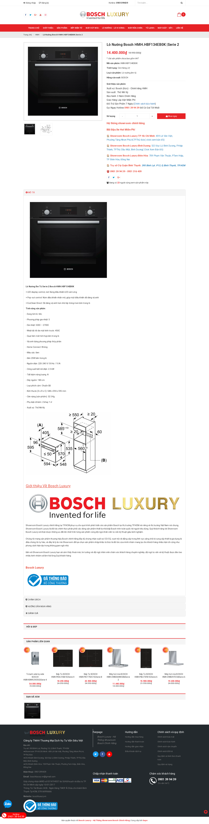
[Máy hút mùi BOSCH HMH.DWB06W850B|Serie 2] (118, 658)
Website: (27, 796)
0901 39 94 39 (167, 779)
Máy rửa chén (135, 28)
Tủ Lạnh (150, 28)
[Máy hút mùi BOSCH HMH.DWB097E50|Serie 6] (174, 658)
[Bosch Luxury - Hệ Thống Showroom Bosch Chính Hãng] (104, 15)
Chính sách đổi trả (165, 751)
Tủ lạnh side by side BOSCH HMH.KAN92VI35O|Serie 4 (35, 677)
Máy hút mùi (92, 28)
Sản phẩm (62, 28)
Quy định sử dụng (165, 764)
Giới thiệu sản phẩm (116, 84)
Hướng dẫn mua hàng (134, 737)
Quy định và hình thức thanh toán (169, 758)
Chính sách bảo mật (166, 737)
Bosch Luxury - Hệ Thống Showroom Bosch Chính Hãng (106, 740)
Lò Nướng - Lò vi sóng (113, 28)
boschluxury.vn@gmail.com (43, 776)
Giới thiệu (48, 28)
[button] (104, 192)
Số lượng (111, 116)
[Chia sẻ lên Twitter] (114, 177)
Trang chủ (33, 28)
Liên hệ (179, 28)
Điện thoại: (28, 772)
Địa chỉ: (26, 745)
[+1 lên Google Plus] (119, 177)
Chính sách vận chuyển (167, 746)
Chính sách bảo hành (144, 103)
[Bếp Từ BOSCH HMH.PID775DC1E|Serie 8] (90, 658)
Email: (26, 776)
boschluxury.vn (39, 796)
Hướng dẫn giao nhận (134, 746)
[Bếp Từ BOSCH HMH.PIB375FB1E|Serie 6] (146, 658)
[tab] (104, 192)
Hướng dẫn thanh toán (134, 742)
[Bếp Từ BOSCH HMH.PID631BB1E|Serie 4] (63, 658)
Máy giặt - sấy (165, 28)
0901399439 (40, 772)
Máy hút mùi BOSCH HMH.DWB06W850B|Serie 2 (118, 677)
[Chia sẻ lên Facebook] (109, 177)
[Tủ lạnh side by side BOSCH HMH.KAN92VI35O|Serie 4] (35, 658)
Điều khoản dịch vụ (133, 751)
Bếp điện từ (76, 28)
